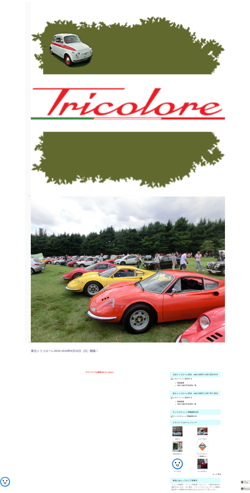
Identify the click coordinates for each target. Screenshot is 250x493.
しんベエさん (202, 439)
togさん (177, 439)
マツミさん (177, 471)
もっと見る (217, 474)
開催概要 (180, 383)
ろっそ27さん (202, 471)
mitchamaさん (177, 454)
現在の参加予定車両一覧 (186, 385)
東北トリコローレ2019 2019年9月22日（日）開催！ (65, 350)
